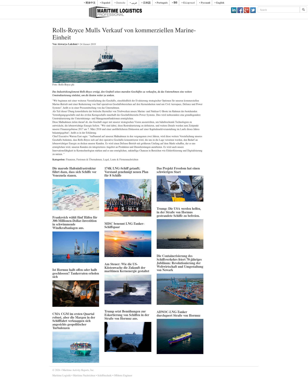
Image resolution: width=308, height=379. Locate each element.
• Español (105, 2)
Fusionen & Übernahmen (89, 159)
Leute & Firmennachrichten (124, 159)
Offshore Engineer (123, 375)
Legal (106, 159)
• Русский (204, 2)
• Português (161, 2)
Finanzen (70, 159)
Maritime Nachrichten (84, 375)
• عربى (133, 2)
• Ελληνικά (188, 2)
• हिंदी (174, 2)
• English (219, 2)
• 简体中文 (90, 2)
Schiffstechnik (104, 375)
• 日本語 (146, 2)
